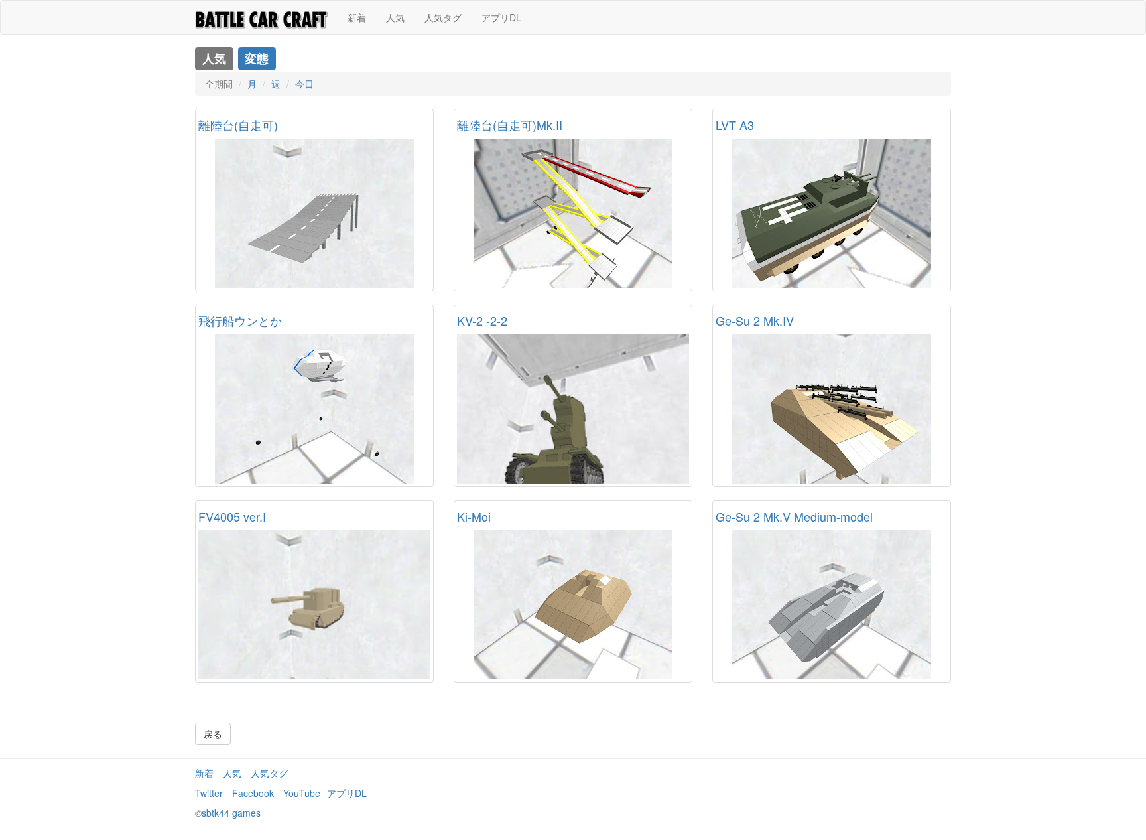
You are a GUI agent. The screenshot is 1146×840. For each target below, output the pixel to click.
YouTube (301, 793)
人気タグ (443, 17)
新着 (357, 17)
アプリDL (501, 17)
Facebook (253, 793)
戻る (213, 733)
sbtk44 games (231, 812)
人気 (395, 17)
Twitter (209, 793)
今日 (304, 83)
